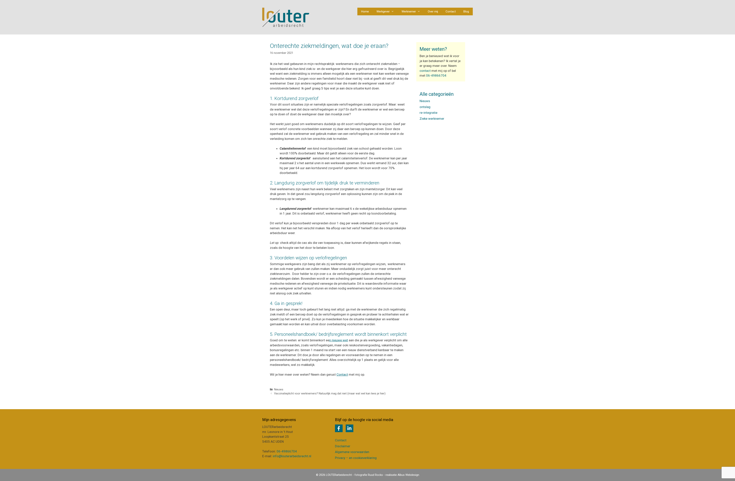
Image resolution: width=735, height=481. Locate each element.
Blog (466, 11)
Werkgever (383, 11)
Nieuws (278, 389)
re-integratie (428, 113)
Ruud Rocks (375, 475)
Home (365, 11)
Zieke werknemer (432, 118)
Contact (451, 11)
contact (425, 71)
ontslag (425, 107)
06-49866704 (436, 75)
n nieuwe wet (338, 340)
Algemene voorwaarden (352, 452)
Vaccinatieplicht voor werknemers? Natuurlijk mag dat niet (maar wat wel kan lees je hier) (329, 393)
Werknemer (409, 11)
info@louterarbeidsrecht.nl (292, 456)
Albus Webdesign (408, 475)
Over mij (433, 11)
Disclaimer (342, 446)
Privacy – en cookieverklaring (356, 458)
